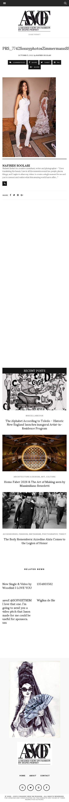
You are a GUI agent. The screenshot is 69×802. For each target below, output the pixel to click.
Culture (51, 477)
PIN (58, 62)
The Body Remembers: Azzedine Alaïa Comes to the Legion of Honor (34, 541)
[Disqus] (34, 244)
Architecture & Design (27, 477)
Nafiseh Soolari (43, 55)
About (32, 776)
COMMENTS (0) (18, 62)
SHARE (34, 62)
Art (43, 477)
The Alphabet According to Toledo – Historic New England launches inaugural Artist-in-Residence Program (35, 424)
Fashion (23, 534)
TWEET (47, 62)
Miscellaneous (34, 416)
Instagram (35, 534)
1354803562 (45, 583)
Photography (50, 534)
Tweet (62, 534)
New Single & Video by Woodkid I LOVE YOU (17, 585)
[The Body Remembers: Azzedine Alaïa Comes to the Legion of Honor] (34, 510)
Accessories (10, 534)
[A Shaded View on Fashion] (34, 20)
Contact (45, 776)
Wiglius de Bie (46, 600)
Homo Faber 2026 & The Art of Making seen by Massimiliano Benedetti (34, 483)
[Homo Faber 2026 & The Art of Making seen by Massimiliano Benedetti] (34, 453)
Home (22, 776)
